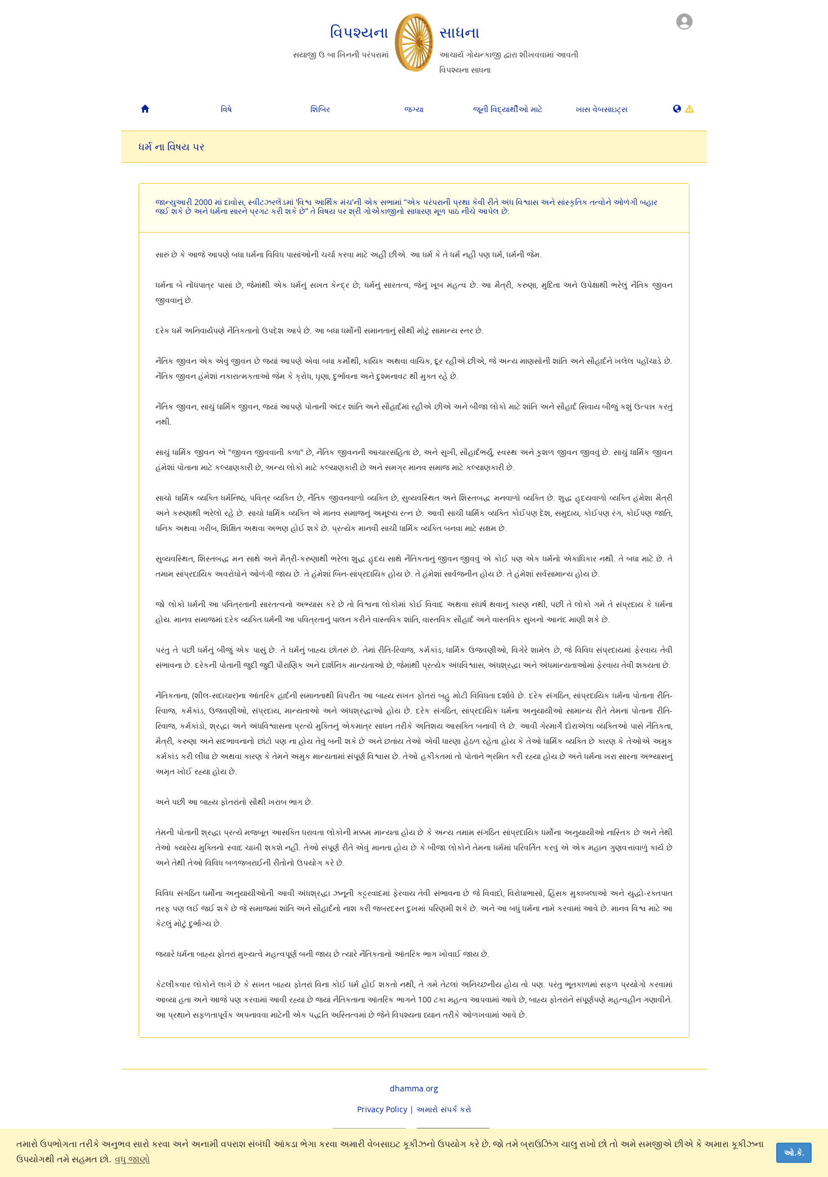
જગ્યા (414, 109)
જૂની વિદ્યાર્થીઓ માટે (507, 109)
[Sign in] (684, 20)
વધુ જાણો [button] (132, 1159)
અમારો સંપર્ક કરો (443, 1109)
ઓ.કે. (794, 1152)
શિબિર (320, 109)
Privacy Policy (382, 1109)
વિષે (226, 109)
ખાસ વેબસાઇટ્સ (601, 109)
